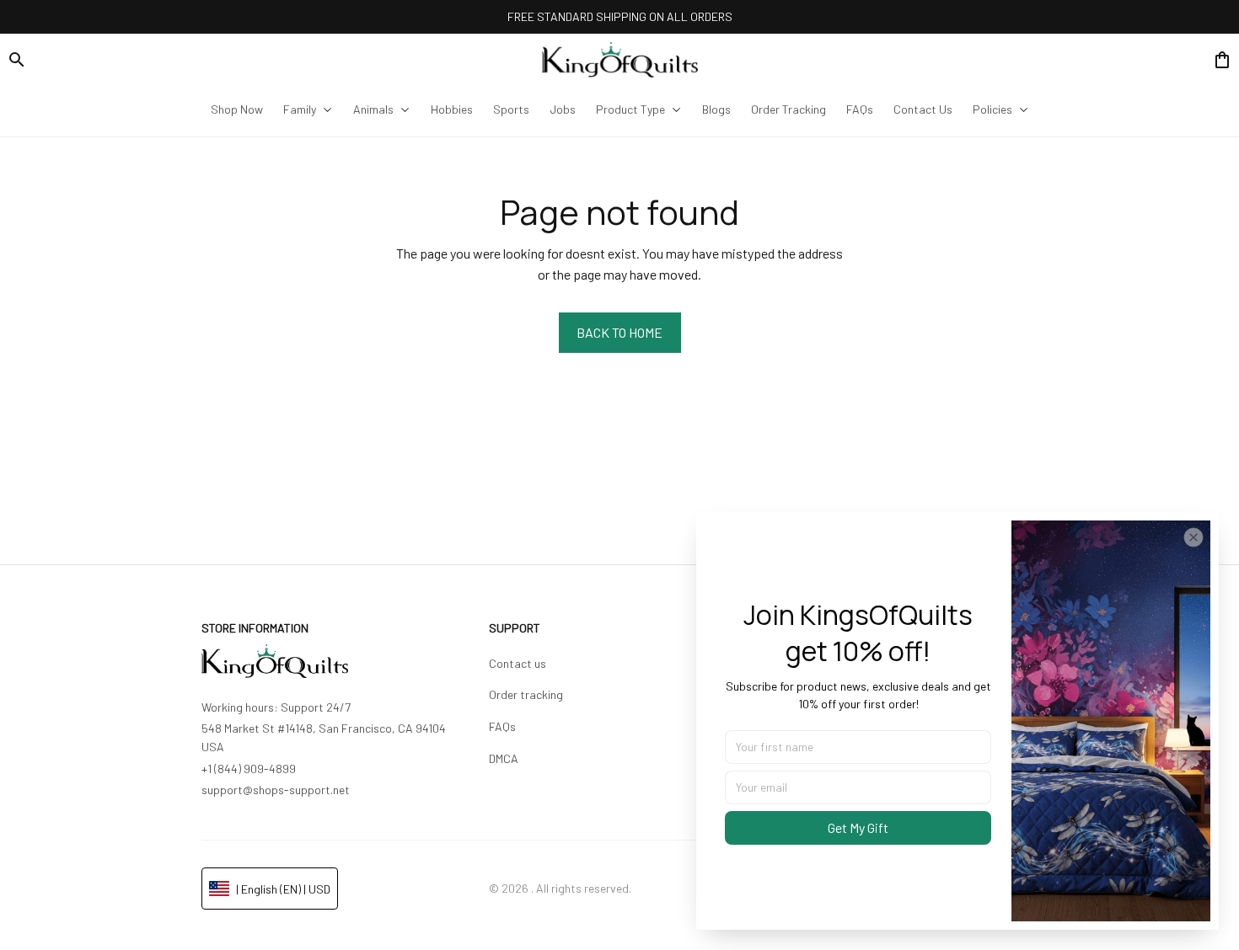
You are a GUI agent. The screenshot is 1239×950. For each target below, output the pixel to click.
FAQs (502, 726)
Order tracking (526, 694)
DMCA (503, 758)
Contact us (517, 663)
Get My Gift (858, 827)
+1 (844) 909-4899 (248, 768)
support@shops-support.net (275, 789)
